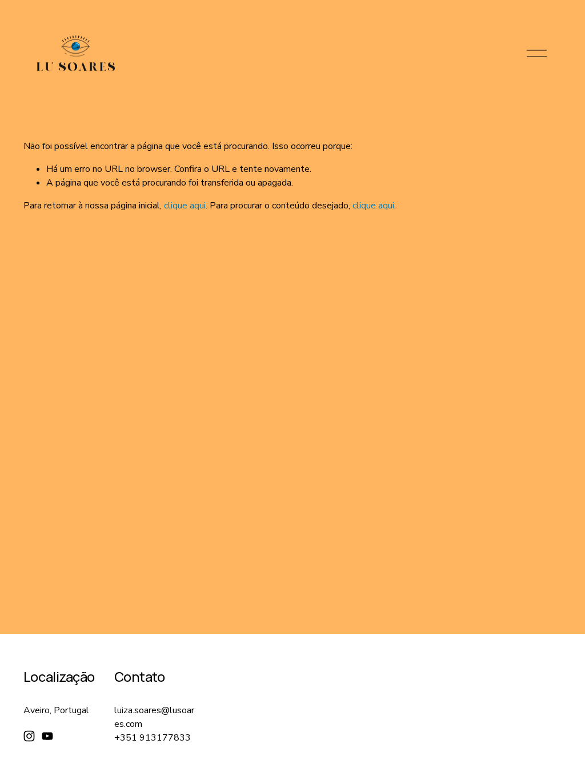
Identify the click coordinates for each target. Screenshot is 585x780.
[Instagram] (29, 736)
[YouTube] (47, 736)
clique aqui (185, 205)
